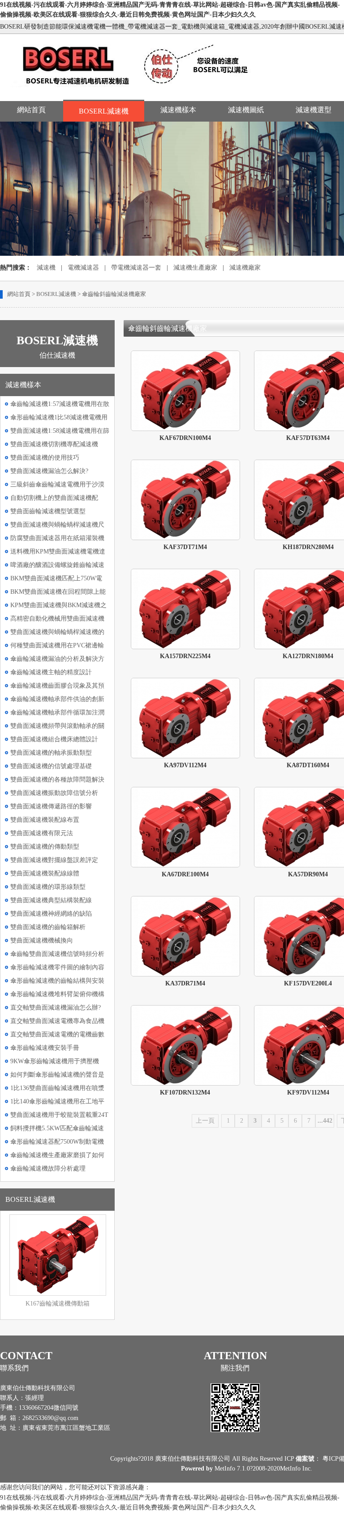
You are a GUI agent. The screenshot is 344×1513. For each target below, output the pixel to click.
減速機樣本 (178, 110)
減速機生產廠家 (195, 267)
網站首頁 (31, 110)
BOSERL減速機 (104, 111)
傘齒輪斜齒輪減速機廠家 (114, 294)
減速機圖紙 (246, 110)
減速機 (46, 267)
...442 (325, 1120)
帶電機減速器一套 (136, 267)
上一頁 (205, 1120)
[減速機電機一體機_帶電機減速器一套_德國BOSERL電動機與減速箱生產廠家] (138, 90)
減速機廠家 (245, 267)
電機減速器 (83, 267)
